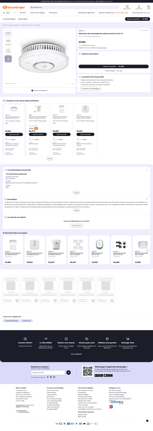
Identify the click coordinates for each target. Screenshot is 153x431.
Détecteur (37, 25)
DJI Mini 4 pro (27, 321)
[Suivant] (72, 83)
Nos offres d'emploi (115, 390)
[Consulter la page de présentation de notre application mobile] (99, 375)
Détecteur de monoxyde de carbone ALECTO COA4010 (34, 254)
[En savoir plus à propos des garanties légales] (121, 71)
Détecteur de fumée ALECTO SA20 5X (76, 253)
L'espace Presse (52, 395)
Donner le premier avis (93, 36)
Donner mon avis (76, 225)
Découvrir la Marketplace (117, 397)
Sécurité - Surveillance (27, 25)
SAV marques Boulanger (54, 401)
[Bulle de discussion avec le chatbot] (147, 421)
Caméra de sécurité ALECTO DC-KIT (119, 253)
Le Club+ (92, 45)
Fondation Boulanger (53, 405)
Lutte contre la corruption (86, 407)
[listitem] (8, 42)
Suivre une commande (23, 395)
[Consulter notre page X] (51, 378)
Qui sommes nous (52, 390)
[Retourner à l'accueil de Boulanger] (14, 7)
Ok (68, 372)
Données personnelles (85, 397)
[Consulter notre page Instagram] (54, 378)
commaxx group (102, 48)
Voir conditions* (76, 354)
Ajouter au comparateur (40, 90)
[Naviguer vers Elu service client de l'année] (123, 407)
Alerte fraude (82, 417)
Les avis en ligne (83, 405)
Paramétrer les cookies (85, 399)
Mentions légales (83, 395)
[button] (147, 250)
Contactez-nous (21, 390)
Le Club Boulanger (52, 403)
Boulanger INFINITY (52, 409)
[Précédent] (69, 83)
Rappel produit (82, 414)
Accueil (5, 25)
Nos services (51, 397)
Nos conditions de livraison (24, 397)
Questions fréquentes (23, 392)
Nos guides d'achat (22, 399)
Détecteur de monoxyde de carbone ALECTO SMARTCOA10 (56, 254)
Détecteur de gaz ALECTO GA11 (97, 253)
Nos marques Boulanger (54, 399)
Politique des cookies (84, 401)
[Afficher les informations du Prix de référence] (37, 126)
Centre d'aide (20, 401)
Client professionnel (53, 407)
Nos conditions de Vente (85, 390)
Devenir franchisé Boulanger (118, 392)
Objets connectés (14, 25)
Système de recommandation (87, 403)
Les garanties (82, 392)
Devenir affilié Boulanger (116, 395)
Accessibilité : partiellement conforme (90, 409)
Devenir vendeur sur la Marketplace (120, 399)
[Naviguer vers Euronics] (123, 402)
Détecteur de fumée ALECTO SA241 (141, 253)
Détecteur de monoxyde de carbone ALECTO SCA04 (12, 254)
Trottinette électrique (11, 321)
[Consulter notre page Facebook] (48, 378)
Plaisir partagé (51, 392)
